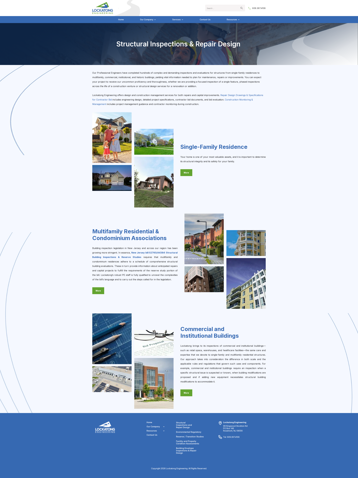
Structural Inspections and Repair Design (184, 425)
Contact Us (205, 20)
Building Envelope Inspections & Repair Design (186, 450)
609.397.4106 (259, 8)
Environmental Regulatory (188, 432)
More (186, 172)
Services (176, 20)
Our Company (146, 20)
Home (121, 20)
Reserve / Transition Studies (190, 436)
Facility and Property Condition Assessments (187, 442)
